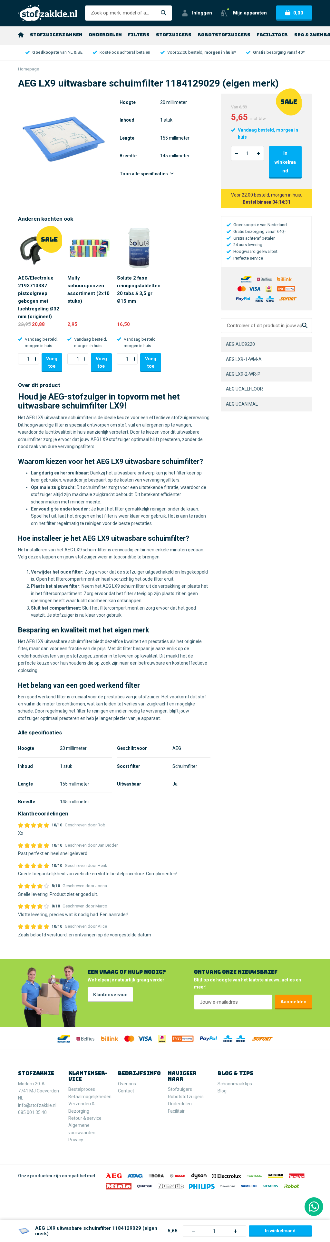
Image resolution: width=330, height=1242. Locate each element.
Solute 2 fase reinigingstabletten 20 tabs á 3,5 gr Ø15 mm (138, 289)
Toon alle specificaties (144, 173)
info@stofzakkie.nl (37, 1105)
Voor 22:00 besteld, (201, 52)
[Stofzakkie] (47, 13)
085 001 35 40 (32, 1112)
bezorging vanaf (279, 52)
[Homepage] (21, 34)
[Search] (305, 325)
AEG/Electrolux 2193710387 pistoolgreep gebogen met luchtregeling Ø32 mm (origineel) (38, 297)
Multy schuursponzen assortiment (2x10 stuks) (88, 289)
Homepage (28, 69)
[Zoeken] (163, 13)
